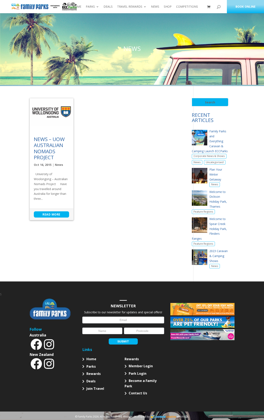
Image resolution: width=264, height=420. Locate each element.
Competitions (187, 6)
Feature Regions (203, 211)
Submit (123, 341)
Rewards (93, 373)
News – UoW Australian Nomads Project (49, 148)
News (155, 6)
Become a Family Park (141, 383)
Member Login (141, 366)
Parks (90, 6)
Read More (51, 214)
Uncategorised (215, 162)
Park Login (137, 373)
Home (77, 6)
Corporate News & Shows (209, 156)
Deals (108, 6)
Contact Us (138, 393)
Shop (168, 6)
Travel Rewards (129, 6)
